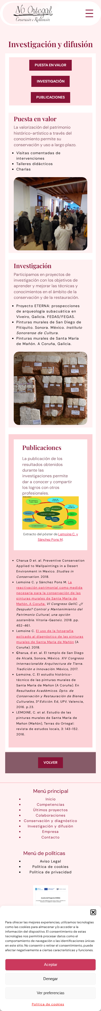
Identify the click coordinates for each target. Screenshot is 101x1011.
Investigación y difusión (50, 826)
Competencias (50, 804)
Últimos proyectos (50, 810)
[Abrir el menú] (89, 13)
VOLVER (50, 762)
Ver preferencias (50, 993)
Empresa (50, 831)
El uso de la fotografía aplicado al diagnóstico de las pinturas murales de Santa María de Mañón (49, 636)
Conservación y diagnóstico (50, 820)
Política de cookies (48, 1004)
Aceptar (50, 964)
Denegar (50, 978)
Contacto (50, 837)
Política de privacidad (51, 872)
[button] (93, 912)
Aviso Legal (50, 861)
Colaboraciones (51, 815)
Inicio (51, 799)
